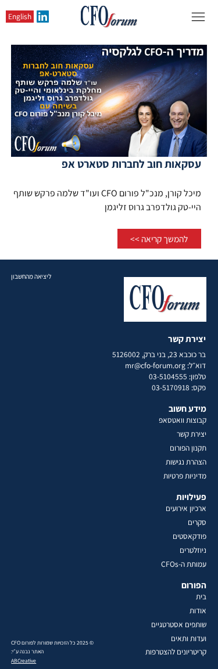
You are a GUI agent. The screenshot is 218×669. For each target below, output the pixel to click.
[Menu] (198, 17)
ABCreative (23, 660)
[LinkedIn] (43, 16)
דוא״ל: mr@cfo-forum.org (165, 365)
